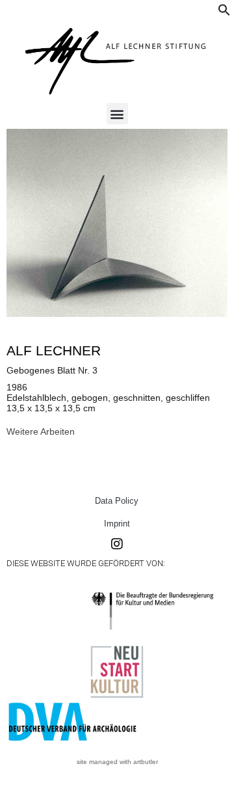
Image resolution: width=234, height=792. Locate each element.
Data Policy (116, 501)
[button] (224, 13)
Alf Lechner (53, 350)
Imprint (117, 523)
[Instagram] (117, 544)
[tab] (40, 431)
